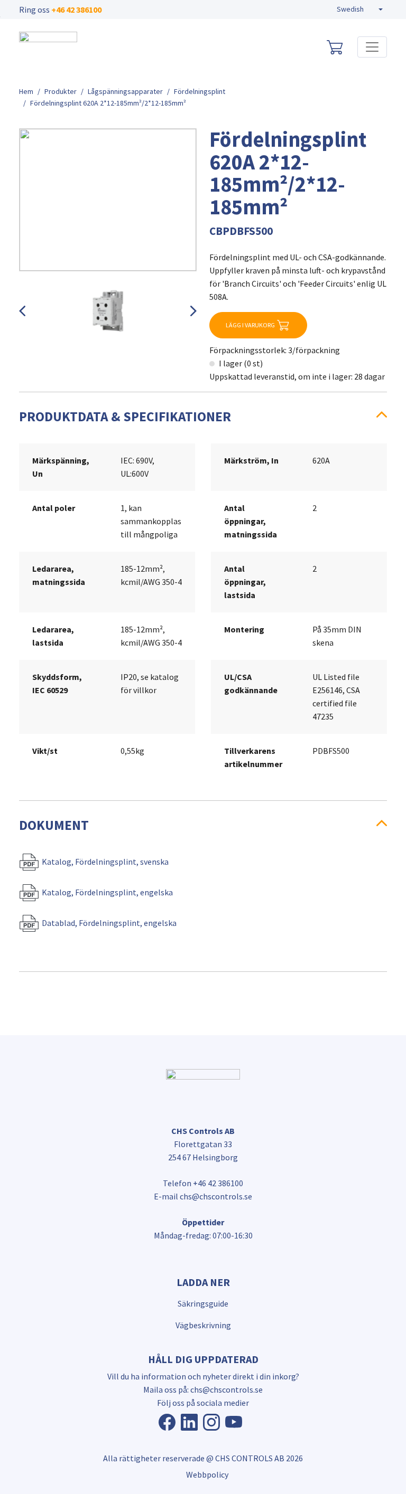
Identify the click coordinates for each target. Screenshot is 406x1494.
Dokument (54, 825)
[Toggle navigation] (372, 47)
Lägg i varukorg (250, 325)
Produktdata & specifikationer (125, 416)
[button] (360, 9)
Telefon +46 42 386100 (203, 1183)
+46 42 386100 (76, 9)
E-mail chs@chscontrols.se (203, 1196)
